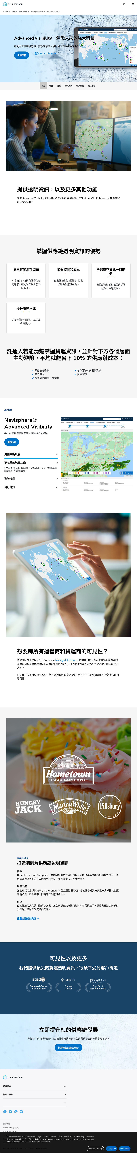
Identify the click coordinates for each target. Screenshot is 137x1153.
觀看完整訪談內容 (26, 921)
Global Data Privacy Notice (29, 1139)
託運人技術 (23, 11)
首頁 (7, 11)
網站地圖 (6, 1127)
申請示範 (21, 55)
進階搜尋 (9, 471)
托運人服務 (8, 1097)
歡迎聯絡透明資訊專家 (68, 1050)
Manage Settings (95, 1148)
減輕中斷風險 (12, 454)
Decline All (124, 1148)
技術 (14, 11)
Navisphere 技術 (37, 11)
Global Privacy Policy (11, 1131)
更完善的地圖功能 (15, 463)
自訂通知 (9, 490)
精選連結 (7, 1089)
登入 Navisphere (44, 53)
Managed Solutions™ (67, 663)
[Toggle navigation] (133, 4)
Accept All (111, 1148)
